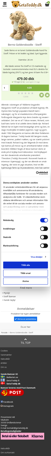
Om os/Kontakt (8, 452)
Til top (25, 343)
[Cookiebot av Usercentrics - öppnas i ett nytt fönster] (36, 173)
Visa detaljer (37, 257)
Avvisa (25, 281)
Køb (29, 87)
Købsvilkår (5, 359)
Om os (4, 367)
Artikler (4, 363)
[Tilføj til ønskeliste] (41, 95)
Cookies (4, 350)
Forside (4, 332)
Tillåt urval (25, 273)
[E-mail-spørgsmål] (47, 95)
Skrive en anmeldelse (26, 319)
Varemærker (6, 354)
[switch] (44, 229)
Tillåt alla (25, 265)
